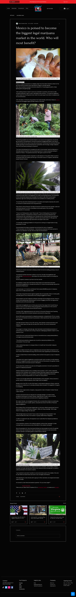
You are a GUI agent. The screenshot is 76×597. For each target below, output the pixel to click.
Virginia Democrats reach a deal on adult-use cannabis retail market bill (57, 518)
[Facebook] (12, 587)
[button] (66, 1)
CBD (20, 584)
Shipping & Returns (38, 584)
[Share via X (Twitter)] (19, 493)
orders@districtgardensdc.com (8, 582)
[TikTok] (3, 587)
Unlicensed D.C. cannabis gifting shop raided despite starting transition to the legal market (38, 518)
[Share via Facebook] (16, 493)
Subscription (53, 585)
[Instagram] (9, 587)
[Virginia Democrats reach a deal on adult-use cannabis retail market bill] (57, 510)
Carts (20, 587)
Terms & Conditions (38, 585)
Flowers (21, 582)
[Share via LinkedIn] (22, 493)
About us (52, 582)
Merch (20, 585)
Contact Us (52, 584)
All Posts (12, 15)
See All (64, 503)
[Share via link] (25, 493)
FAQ (35, 582)
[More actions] (59, 23)
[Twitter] (6, 587)
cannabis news (20, 15)
